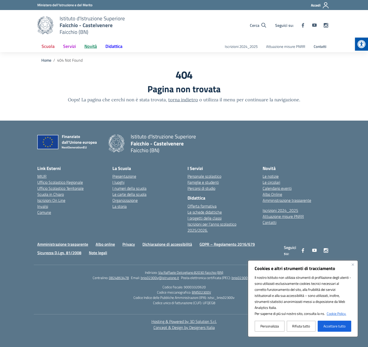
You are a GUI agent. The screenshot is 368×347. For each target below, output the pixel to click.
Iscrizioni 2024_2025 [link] (241, 46)
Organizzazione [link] (125, 200)
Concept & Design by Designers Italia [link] (184, 327)
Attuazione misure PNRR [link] (285, 46)
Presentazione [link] (124, 176)
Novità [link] (90, 46)
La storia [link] (119, 206)
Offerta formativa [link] (202, 206)
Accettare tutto (334, 326)
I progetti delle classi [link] (205, 218)
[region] (303, 298)
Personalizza (269, 326)
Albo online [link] (105, 244)
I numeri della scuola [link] (129, 188)
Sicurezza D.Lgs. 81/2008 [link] (59, 253)
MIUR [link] (42, 176)
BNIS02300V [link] (201, 292)
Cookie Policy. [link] (336, 313)
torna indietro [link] (183, 100)
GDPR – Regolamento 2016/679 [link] (227, 244)
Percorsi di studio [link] (201, 188)
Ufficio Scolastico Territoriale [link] (60, 188)
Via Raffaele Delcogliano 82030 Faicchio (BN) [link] (190, 272)
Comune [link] (44, 212)
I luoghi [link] (118, 182)
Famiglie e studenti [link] (203, 182)
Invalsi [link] (42, 206)
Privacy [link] (128, 244)
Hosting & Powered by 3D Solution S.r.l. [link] (184, 321)
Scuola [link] (48, 46)
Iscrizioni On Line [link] (51, 200)
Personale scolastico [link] (204, 176)
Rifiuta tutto (301, 326)
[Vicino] (353, 265)
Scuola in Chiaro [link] (50, 194)
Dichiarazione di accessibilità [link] (167, 244)
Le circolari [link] (271, 182)
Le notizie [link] (271, 176)
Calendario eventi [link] (277, 188)
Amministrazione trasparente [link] (287, 200)
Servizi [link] (69, 46)
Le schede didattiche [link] (205, 212)
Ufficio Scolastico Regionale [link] (60, 182)
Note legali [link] (98, 253)
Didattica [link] (113, 46)
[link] (361, 44)
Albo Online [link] (272, 194)
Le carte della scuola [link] (129, 194)
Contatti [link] (320, 46)
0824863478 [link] (119, 277)
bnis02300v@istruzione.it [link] (160, 277)
